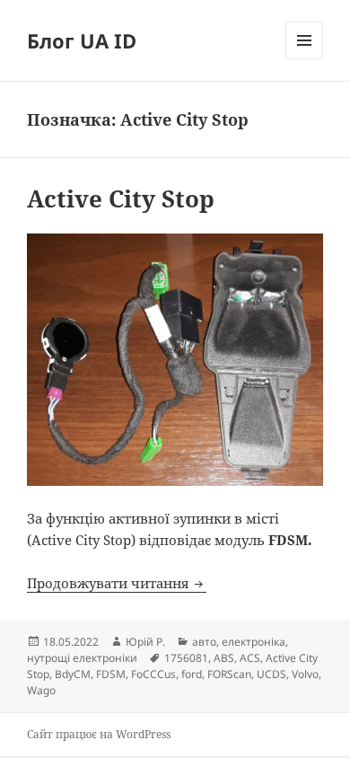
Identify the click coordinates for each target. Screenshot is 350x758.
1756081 (186, 657)
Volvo (305, 674)
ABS (224, 657)
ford (191, 674)
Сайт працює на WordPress (99, 734)
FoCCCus (153, 674)
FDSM (111, 674)
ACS (250, 657)
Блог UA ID (81, 40)
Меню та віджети (304, 58)
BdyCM (73, 674)
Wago (41, 690)
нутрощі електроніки (82, 657)
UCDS (271, 674)
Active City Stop (120, 198)
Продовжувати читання (116, 583)
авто (204, 641)
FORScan (229, 674)
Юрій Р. (145, 641)
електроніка (253, 641)
